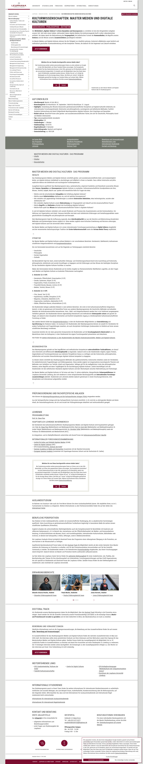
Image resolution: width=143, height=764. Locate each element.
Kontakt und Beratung (109, 146)
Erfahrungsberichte (16, 45)
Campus (11, 117)
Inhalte (36, 156)
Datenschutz (73, 761)
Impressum (65, 761)
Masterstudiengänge (14, 18)
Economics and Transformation (18, 24)
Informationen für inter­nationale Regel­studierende (48, 702)
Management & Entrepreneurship (18, 68)
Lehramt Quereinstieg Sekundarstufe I (19, 61)
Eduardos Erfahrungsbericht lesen (45, 595)
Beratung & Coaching (14, 112)
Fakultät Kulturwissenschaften (44, 671)
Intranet (58, 761)
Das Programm (37, 142)
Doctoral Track (72, 146)
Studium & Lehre (47, 6)
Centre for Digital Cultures (42, 445)
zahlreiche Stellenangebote (77, 556)
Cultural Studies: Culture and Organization (17, 21)
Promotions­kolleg (83, 550)
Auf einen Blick (37, 139)
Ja (56, 85)
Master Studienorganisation (16, 101)
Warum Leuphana (13, 16)
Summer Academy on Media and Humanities (48, 449)
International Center (38, 508)
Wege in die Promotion (14, 105)
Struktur (36, 159)
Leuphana (34, 14)
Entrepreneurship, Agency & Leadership (17, 85)
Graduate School (14, 14)
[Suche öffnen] (134, 5)
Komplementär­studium (63, 243)
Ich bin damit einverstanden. (96, 760)
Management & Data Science (17, 63)
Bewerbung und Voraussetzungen (19, 47)
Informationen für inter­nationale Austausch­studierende (50, 699)
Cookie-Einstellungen (112, 757)
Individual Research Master (17, 27)
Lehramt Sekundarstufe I (16, 59)
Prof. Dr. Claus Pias (38, 418)
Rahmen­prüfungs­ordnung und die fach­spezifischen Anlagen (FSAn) (65, 397)
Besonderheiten (39, 162)
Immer (64, 85)
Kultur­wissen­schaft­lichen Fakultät (95, 435)
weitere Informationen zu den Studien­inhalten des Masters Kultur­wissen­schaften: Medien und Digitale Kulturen (78, 338)
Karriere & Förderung (14, 110)
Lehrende (35, 146)
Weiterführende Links (109, 142)
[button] (57, 600)
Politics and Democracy (16, 72)
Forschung (59, 6)
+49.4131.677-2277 (74, 720)
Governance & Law (14, 88)
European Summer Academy (43, 451)
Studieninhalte (14, 43)
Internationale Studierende (110, 144)
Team (10, 119)
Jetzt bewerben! (41, 49)
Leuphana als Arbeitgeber (46, 761)
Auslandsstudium (73, 139)
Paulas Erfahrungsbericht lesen (74, 595)
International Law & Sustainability (18, 29)
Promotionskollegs (13, 103)
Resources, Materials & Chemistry (16, 91)
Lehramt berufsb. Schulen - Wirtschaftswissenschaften (17, 54)
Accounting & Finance (15, 70)
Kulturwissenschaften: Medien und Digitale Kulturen (18, 39)
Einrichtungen (93, 6)
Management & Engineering (17, 66)
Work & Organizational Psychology (15, 95)
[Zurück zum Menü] (33, 234)
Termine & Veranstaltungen (15, 114)
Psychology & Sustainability (17, 74)
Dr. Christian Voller (74, 429)
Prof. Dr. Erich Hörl (81, 427)
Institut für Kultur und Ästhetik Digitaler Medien (49, 442)
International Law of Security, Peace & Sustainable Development (19, 32)
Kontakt (35, 761)
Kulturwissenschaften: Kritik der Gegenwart (18, 35)
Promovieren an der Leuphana (16, 107)
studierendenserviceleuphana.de (76, 723)
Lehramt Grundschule (15, 57)
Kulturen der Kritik (56, 447)
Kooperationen (70, 6)
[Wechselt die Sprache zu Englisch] (130, 1)
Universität (36, 6)
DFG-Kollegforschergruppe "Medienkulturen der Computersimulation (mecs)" (112, 668)
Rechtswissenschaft (15, 76)
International (81, 6)
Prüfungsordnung (38, 144)
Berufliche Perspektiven (74, 142)
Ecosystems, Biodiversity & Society (16, 81)
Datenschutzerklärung (75, 79)
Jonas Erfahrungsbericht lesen (103, 595)
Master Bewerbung (13, 98)
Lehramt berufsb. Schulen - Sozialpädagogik (17, 50)
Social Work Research (15, 79)
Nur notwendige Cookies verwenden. (125, 760)
